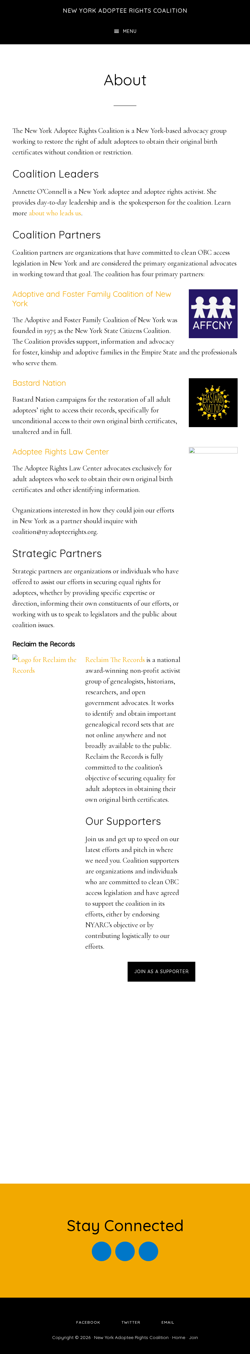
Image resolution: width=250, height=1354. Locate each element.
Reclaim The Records (115, 659)
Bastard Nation (39, 383)
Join (193, 1337)
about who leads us (55, 213)
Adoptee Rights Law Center (60, 451)
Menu (130, 31)
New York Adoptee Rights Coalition (125, 10)
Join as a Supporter (161, 971)
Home (178, 1337)
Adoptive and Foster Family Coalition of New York (91, 298)
